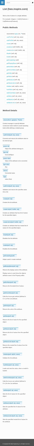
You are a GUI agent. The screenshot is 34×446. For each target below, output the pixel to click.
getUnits (9, 73)
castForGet (10, 37)
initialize (9, 86)
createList (9, 47)
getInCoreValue (11, 70)
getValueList (10, 79)
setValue (9, 96)
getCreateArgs (11, 60)
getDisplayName (11, 63)
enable (9, 56)
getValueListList (11, 83)
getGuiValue (10, 66)
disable (9, 53)
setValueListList (11, 102)
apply (16, 33)
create (8, 43)
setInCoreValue (11, 93)
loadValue (9, 89)
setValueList (10, 99)
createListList (11, 50)
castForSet (10, 40)
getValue (9, 76)
